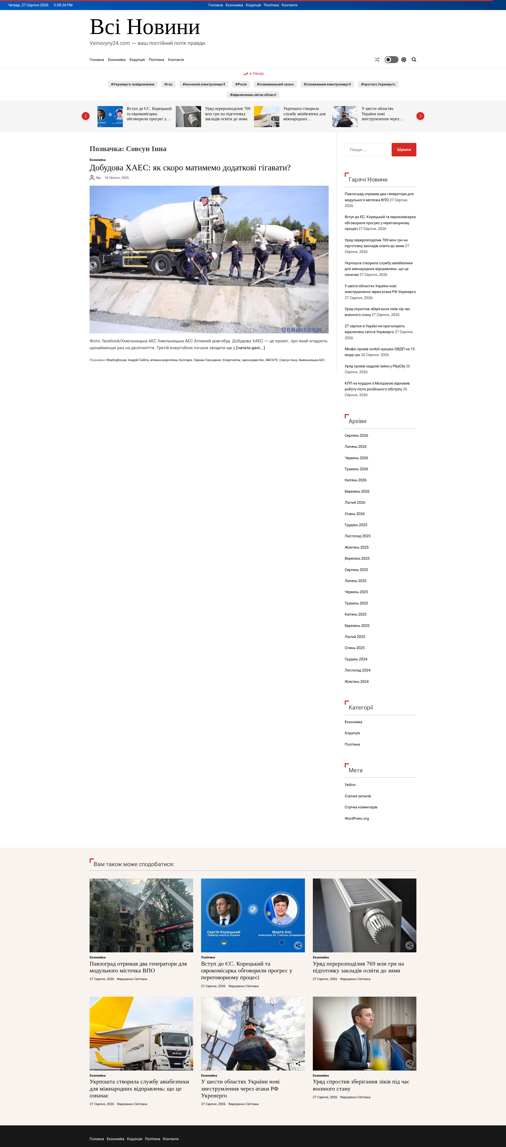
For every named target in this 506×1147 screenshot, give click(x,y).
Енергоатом (231, 360)
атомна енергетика (164, 360)
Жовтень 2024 (357, 681)
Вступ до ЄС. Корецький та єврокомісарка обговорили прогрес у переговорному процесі (380, 223)
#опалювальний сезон (275, 84)
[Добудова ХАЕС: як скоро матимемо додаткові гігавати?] (209, 259)
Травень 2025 (356, 603)
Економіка (234, 5)
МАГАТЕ (272, 360)
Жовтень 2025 (357, 547)
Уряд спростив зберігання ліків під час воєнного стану (385, 113)
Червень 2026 (356, 458)
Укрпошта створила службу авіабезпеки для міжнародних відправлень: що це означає (227, 119)
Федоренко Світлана (132, 979)
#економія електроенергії (204, 84)
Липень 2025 (356, 581)
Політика (271, 5)
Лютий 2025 (355, 637)
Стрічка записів (358, 796)
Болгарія (185, 360)
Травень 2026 (356, 469)
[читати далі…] (250, 347)
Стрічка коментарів (361, 807)
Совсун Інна (288, 360)
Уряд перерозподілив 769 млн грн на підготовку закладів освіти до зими (150, 113)
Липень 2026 (356, 446)
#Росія (241, 84)
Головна (215, 5)
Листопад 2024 (358, 670)
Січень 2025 (355, 648)
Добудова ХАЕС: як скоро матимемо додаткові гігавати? (190, 167)
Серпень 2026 (356, 435)
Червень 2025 (356, 592)
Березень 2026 (357, 491)
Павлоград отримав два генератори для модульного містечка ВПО (138, 967)
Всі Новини (145, 26)
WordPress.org (357, 818)
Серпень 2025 (356, 570)
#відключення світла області (253, 95)
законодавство (253, 360)
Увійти (350, 785)
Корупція (253, 5)
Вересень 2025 (357, 558)
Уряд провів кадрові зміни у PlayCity (375, 366)
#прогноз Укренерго (378, 84)
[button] (86, 116)
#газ (168, 84)
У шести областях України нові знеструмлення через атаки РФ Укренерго (302, 116)
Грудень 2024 (356, 659)
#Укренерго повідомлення (132, 84)
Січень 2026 (355, 514)
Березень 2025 (357, 625)
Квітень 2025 (356, 614)
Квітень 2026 (356, 480)
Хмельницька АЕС (312, 360)
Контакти (290, 5)
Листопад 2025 (358, 536)
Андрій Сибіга (138, 360)
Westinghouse (116, 360)
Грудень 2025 (356, 525)
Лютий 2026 (355, 502)
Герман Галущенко (207, 360)
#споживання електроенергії (327, 84)
